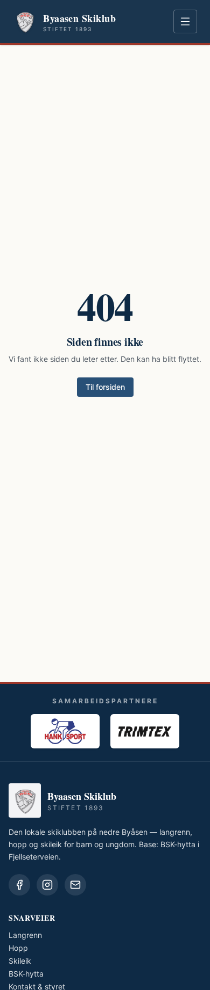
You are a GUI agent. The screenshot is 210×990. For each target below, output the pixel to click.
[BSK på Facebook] (19, 885)
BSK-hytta (26, 973)
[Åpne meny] (185, 21)
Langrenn (25, 935)
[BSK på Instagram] (47, 885)
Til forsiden (105, 386)
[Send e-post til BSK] (75, 885)
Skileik (20, 960)
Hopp (18, 947)
